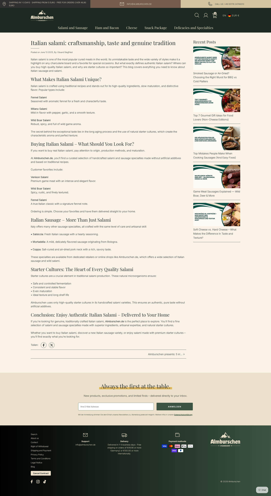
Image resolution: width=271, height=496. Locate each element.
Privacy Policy (37, 454)
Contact (34, 442)
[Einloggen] (206, 15)
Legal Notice (36, 462)
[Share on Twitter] (51, 345)
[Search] (197, 15)
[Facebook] (32, 481)
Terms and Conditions (40, 458)
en (224, 15)
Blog (33, 466)
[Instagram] (38, 481)
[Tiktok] (44, 481)
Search (34, 434)
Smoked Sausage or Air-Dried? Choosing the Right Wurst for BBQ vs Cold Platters (215, 77)
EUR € (235, 15)
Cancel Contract (41, 473)
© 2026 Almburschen (230, 481)
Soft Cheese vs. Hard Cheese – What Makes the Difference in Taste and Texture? (214, 233)
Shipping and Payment (41, 450)
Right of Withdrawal (39, 446)
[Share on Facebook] (43, 345)
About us (35, 438)
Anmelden (174, 406)
